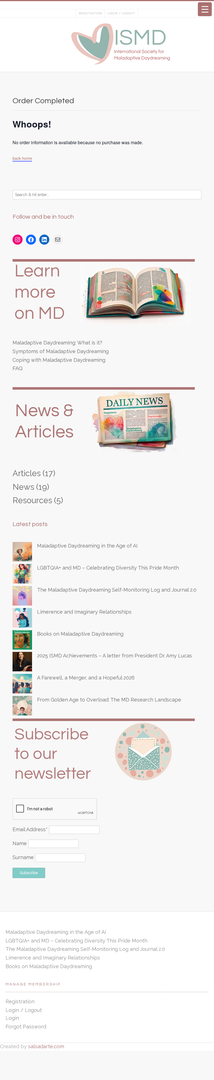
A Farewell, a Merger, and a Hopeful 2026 (86, 678)
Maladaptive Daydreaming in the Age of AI (87, 546)
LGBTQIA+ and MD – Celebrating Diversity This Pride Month (108, 568)
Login (12, 1018)
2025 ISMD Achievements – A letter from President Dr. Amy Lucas (114, 656)
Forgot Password (26, 1027)
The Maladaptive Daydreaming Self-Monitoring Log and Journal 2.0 (116, 590)
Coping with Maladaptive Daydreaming (59, 360)
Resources (32, 500)
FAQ (18, 368)
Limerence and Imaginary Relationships (84, 612)
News (23, 487)
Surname (23, 857)
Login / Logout (121, 13)
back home (22, 158)
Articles (27, 473)
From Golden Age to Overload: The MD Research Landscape (109, 700)
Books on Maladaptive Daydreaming (80, 634)
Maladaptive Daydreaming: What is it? (57, 343)
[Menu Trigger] (205, 9)
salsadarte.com (46, 1046)
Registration (90, 13)
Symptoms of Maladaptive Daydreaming (61, 351)
